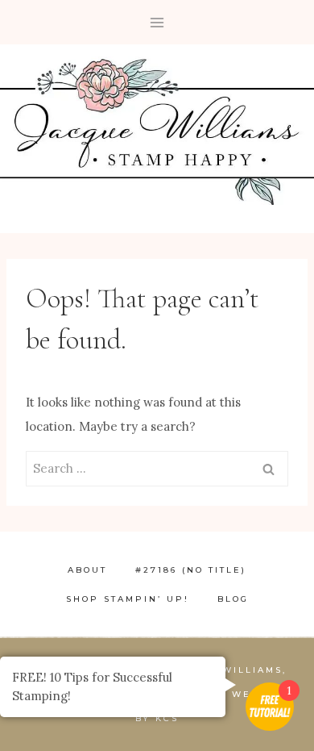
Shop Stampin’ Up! (127, 599)
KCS (167, 718)
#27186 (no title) (190, 570)
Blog (233, 599)
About (87, 570)
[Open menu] (157, 22)
